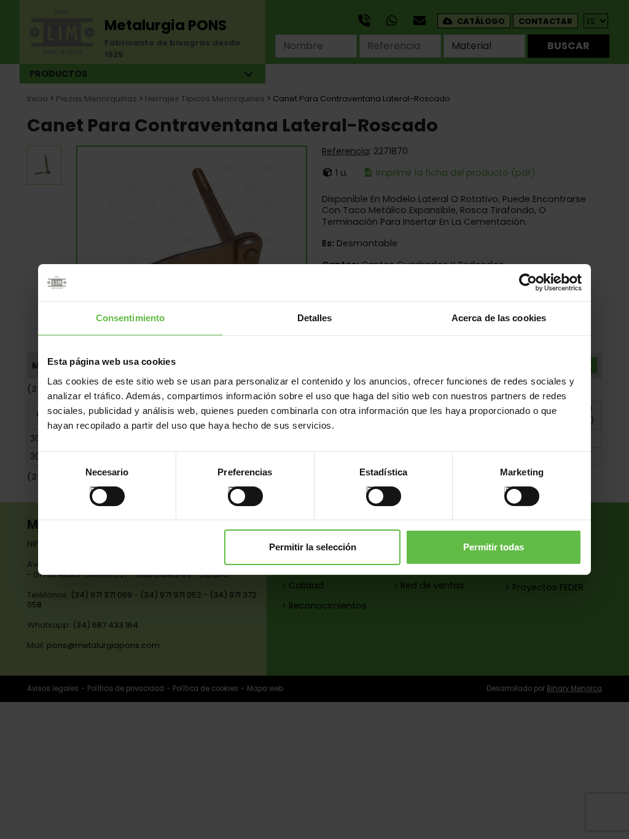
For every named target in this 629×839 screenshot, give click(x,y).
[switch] (232, 491)
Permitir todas (493, 547)
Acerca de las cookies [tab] (498, 318)
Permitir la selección (312, 547)
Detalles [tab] (314, 318)
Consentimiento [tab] (130, 318)
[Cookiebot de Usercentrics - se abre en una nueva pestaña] (528, 282)
